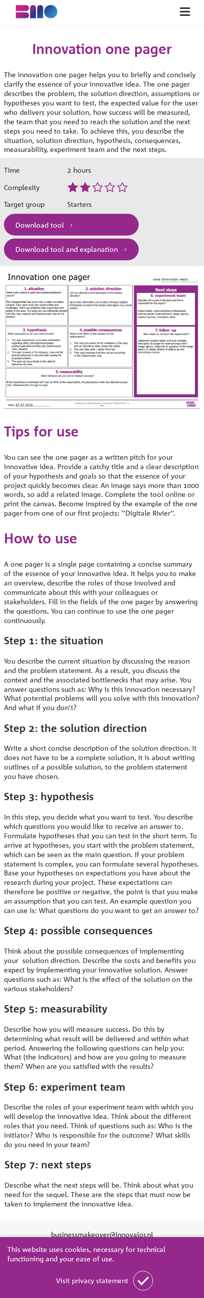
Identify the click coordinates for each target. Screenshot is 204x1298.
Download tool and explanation (67, 248)
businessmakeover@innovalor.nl (102, 1234)
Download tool (40, 224)
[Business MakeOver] (41, 12)
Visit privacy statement (92, 1280)
